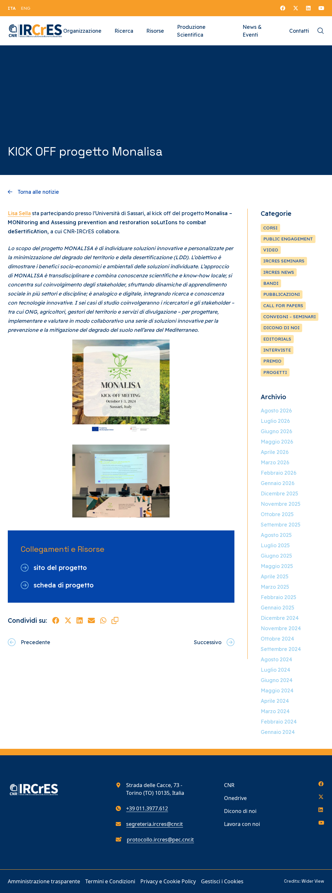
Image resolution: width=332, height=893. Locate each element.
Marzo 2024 (275, 711)
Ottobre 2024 (277, 638)
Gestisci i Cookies (222, 881)
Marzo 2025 (275, 587)
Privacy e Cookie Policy (168, 881)
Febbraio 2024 (279, 721)
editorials (277, 339)
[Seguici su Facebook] (282, 8)
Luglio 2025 (275, 545)
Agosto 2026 (276, 410)
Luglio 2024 (275, 670)
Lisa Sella (19, 213)
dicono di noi (281, 327)
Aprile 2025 (275, 576)
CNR (229, 785)
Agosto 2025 (276, 535)
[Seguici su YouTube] (321, 8)
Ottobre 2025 (277, 514)
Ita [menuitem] (12, 8)
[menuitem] (12, 8)
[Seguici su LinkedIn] (308, 8)
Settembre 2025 (281, 524)
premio (272, 361)
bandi (271, 283)
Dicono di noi (240, 811)
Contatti (299, 31)
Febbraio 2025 (278, 597)
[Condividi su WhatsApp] (103, 620)
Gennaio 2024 (278, 732)
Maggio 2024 (277, 690)
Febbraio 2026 (278, 473)
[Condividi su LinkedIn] (80, 620)
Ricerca (123, 31)
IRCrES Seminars (283, 260)
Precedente (35, 642)
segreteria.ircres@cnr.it (154, 824)
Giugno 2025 (276, 555)
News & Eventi (252, 31)
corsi (270, 227)
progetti (275, 372)
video (270, 249)
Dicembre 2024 (280, 618)
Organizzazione (82, 31)
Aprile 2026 (275, 452)
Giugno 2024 (276, 680)
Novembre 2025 (281, 504)
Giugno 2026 (276, 431)
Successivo (207, 642)
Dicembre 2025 (279, 493)
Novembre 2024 (281, 628)
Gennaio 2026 (277, 483)
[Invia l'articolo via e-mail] (91, 620)
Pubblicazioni (281, 294)
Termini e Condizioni (110, 881)
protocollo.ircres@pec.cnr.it (160, 839)
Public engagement (288, 238)
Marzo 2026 (275, 462)
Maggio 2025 (277, 566)
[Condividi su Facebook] (55, 620)
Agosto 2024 (276, 659)
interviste (277, 350)
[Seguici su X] (295, 8)
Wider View (313, 881)
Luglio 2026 (275, 421)
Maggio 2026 (277, 441)
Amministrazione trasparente (44, 881)
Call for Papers (283, 305)
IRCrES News (278, 272)
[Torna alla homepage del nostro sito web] (35, 31)
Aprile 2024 (275, 701)
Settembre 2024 (281, 649)
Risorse (155, 31)
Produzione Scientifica (191, 31)
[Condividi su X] (68, 620)
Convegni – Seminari (289, 316)
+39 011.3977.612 (147, 808)
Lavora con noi (242, 824)
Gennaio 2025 (277, 607)
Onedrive (235, 798)
